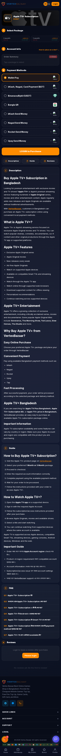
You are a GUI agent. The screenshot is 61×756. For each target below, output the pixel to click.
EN (45, 4)
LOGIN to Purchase (30, 151)
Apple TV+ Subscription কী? (18, 595)
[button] (30, 78)
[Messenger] (13, 703)
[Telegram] (5, 703)
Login (55, 4)
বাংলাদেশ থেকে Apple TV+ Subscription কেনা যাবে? (25, 601)
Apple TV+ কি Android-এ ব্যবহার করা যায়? (22, 614)
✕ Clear (53, 57)
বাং (49, 4)
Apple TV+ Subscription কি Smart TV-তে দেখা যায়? (27, 620)
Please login (31, 655)
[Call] (20, 703)
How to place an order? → (49, 50)
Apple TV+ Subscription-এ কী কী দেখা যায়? (23, 607)
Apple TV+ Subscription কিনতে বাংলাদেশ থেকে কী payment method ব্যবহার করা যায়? (29, 627)
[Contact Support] (55, 739)
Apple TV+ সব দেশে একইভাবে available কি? (22, 635)
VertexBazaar (45, 461)
